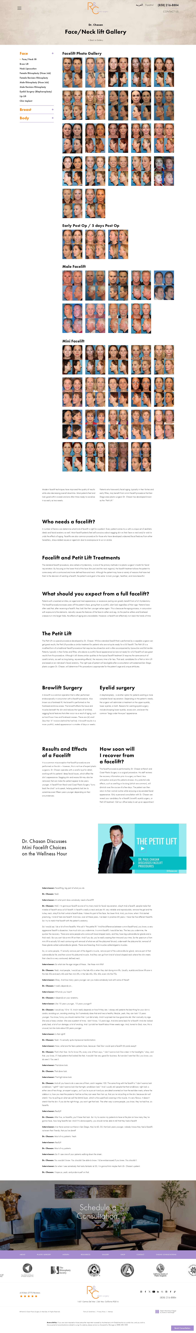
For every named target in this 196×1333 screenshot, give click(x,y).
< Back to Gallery (95, 40)
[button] (19, 8)
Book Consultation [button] (182, 1328)
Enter (98, 1225)
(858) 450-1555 (122, 1325)
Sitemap (110, 1312)
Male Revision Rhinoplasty (33, 87)
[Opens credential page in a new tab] (104, 1270)
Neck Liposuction (28, 68)
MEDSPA (65, 1254)
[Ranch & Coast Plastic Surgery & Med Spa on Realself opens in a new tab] (162, 1291)
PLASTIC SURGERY (44, 1254)
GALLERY (105, 1254)
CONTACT (140, 1254)
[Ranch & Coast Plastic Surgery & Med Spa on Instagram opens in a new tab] (141, 1291)
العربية (139, 5)
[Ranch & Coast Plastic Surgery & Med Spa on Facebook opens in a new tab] (145, 1291)
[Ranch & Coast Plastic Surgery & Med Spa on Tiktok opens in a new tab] (174, 1291)
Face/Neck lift (29, 59)
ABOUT (22, 1254)
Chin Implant (26, 101)
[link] (168, 6)
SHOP (123, 1254)
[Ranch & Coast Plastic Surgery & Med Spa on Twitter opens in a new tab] (149, 1291)
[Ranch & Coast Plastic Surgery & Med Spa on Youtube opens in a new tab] (153, 1291)
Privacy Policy (101, 1312)
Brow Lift (24, 64)
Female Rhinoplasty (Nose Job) (35, 73)
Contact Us (171, 11)
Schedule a (98, 1211)
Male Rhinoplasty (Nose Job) (34, 82)
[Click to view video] (142, 849)
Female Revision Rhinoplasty (34, 77)
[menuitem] (141, 1291)
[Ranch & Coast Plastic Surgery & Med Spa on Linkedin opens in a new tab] (157, 1291)
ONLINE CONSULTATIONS (166, 1254)
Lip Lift (23, 96)
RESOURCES (85, 1254)
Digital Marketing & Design (168, 1311)
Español (149, 5)
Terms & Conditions (89, 1312)
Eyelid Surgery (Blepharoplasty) (36, 91)
